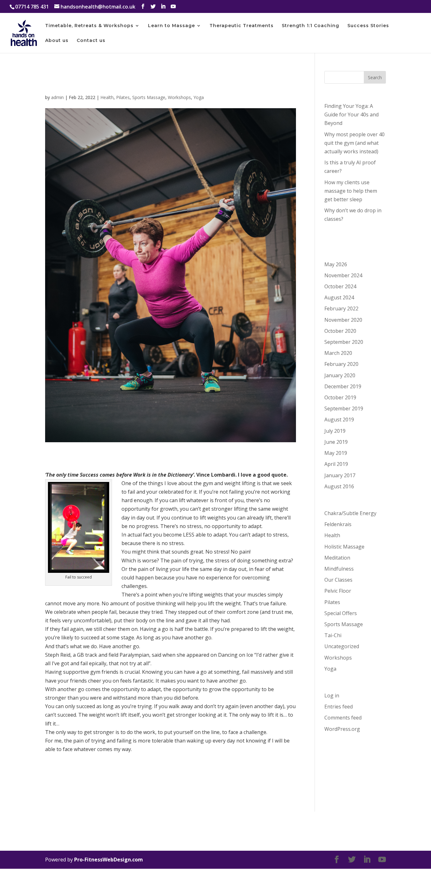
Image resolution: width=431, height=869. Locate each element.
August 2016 (339, 486)
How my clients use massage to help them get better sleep (350, 191)
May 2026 (335, 264)
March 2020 (338, 352)
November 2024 (343, 275)
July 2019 (334, 430)
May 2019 (335, 452)
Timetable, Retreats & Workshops (89, 25)
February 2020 (341, 364)
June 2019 (336, 441)
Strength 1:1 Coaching (310, 25)
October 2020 (340, 330)
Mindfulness (339, 568)
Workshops (179, 97)
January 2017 (339, 475)
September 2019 (343, 408)
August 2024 (339, 297)
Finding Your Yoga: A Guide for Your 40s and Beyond (351, 114)
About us (56, 40)
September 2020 (343, 341)
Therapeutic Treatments (242, 25)
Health (107, 97)
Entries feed (338, 706)
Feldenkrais (337, 524)
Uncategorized (341, 646)
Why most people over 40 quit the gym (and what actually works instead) (354, 143)
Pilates (123, 97)
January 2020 (339, 375)
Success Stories (368, 25)
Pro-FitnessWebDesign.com (108, 859)
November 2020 (343, 319)
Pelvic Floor (337, 590)
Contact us (91, 40)
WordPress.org (342, 728)
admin (57, 97)
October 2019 (340, 397)
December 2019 (342, 386)
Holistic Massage (344, 546)
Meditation (337, 557)
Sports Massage (148, 97)
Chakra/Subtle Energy (350, 513)
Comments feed (343, 717)
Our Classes (338, 579)
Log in (331, 695)
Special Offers (340, 613)
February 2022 (341, 308)
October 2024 (340, 286)
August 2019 (339, 419)
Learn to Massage (171, 25)
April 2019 (336, 464)
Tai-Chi (332, 635)
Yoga (198, 97)
